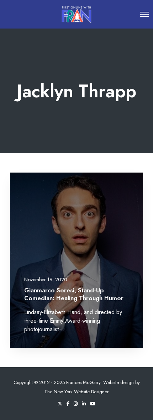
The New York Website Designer (76, 391)
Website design (118, 382)
